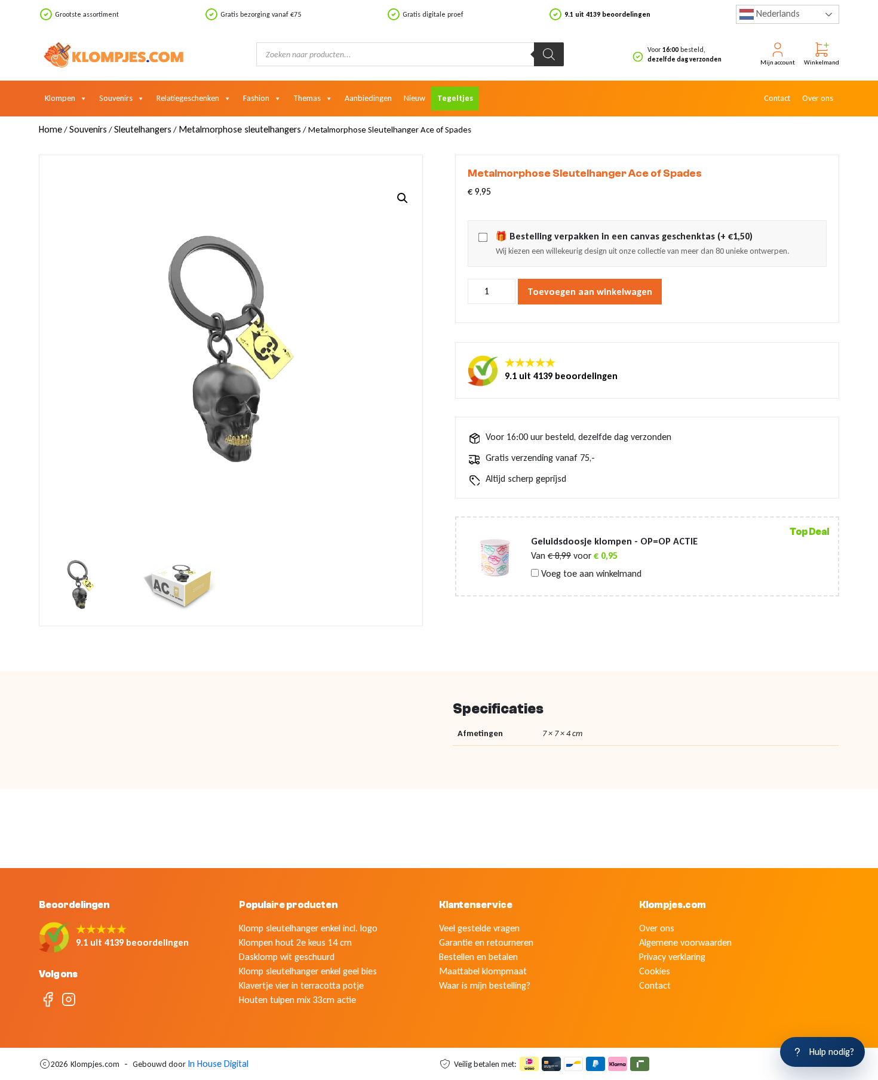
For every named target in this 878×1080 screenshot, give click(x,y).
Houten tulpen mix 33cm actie (297, 999)
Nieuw (414, 98)
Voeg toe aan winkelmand (590, 574)
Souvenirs (116, 98)
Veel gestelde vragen (479, 928)
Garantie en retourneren (486, 942)
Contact (777, 98)
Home (50, 129)
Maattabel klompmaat (483, 971)
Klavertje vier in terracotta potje (301, 985)
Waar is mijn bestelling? (484, 985)
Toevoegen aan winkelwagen (589, 291)
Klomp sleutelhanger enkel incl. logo (308, 928)
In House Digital (218, 1063)
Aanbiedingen (368, 98)
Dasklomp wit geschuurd (286, 956)
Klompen (60, 98)
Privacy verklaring (672, 956)
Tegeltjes (455, 98)
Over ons (817, 98)
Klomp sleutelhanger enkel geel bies (308, 971)
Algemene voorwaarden (685, 942)
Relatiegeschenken (187, 98)
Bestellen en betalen (478, 956)
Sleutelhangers (142, 129)
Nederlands (777, 13)
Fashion (256, 98)
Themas (307, 98)
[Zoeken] (549, 54)
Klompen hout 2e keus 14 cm (295, 942)
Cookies (654, 971)
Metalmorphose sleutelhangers (240, 129)
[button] (402, 198)
